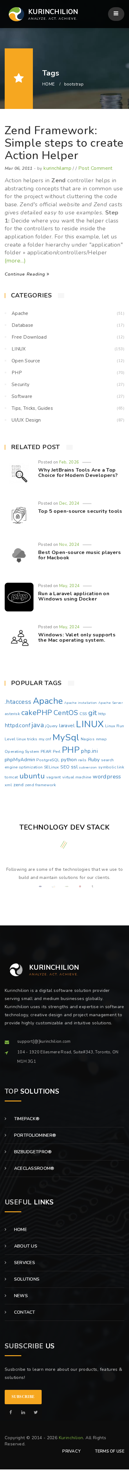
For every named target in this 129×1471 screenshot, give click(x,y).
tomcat (11, 777)
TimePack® (26, 1119)
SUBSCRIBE (23, 1397)
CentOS (66, 713)
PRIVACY (71, 1451)
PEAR (46, 751)
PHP (17, 373)
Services (24, 1263)
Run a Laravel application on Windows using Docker (73, 596)
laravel (67, 725)
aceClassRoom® (33, 1168)
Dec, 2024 (69, 503)
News (20, 1296)
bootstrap (74, 84)
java (38, 725)
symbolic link (111, 767)
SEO (65, 767)
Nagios (88, 739)
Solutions (26, 1279)
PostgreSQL (47, 760)
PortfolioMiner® (34, 1135)
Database (22, 325)
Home (20, 1230)
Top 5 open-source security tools (80, 511)
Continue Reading (26, 274)
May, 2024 (69, 586)
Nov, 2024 (69, 544)
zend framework (40, 785)
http (102, 714)
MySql (65, 737)
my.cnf (45, 739)
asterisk (12, 714)
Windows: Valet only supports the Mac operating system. (77, 637)
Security (20, 384)
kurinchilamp (57, 168)
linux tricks (27, 739)
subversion (88, 767)
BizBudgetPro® (32, 1152)
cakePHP (36, 713)
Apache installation (80, 702)
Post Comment (95, 168)
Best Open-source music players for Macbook (79, 555)
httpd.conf (17, 725)
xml (8, 785)
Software (22, 396)
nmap (101, 739)
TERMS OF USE (109, 1451)
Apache (20, 313)
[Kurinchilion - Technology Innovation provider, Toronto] (14, 14)
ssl (74, 766)
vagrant (53, 777)
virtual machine (76, 777)
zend (18, 785)
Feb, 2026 (69, 462)
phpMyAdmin (20, 759)
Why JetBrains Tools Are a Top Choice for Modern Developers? (78, 473)
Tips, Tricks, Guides (32, 408)
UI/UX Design (26, 420)
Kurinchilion (71, 1438)
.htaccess (18, 702)
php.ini (89, 751)
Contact (24, 1312)
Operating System (22, 751)
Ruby (94, 759)
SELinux (51, 767)
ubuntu (32, 776)
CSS (83, 714)
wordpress (107, 776)
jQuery (51, 726)
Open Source (26, 361)
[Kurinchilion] (11, 1412)
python (69, 759)
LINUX (19, 349)
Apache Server (110, 702)
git (92, 713)
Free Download (29, 337)
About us (25, 1246)
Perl (57, 751)
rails (82, 760)
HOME (48, 84)
